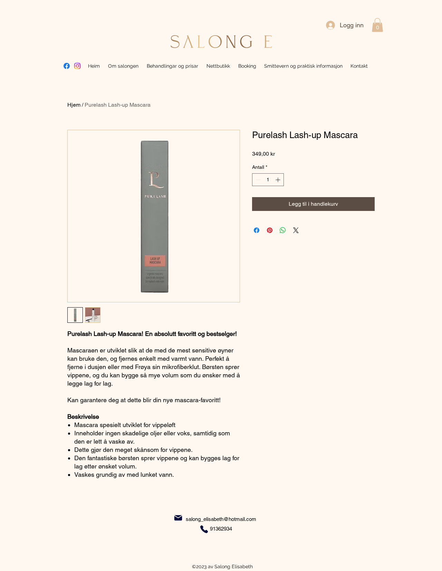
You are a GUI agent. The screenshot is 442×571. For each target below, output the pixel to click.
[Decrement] (257, 180)
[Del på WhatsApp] (283, 230)
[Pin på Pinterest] (270, 230)
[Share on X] (296, 230)
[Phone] (204, 529)
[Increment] (278, 180)
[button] (377, 25)
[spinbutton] (268, 180)
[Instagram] (77, 66)
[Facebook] (67, 66)
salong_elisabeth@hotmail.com (221, 519)
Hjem (73, 104)
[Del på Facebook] (256, 230)
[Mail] (178, 518)
